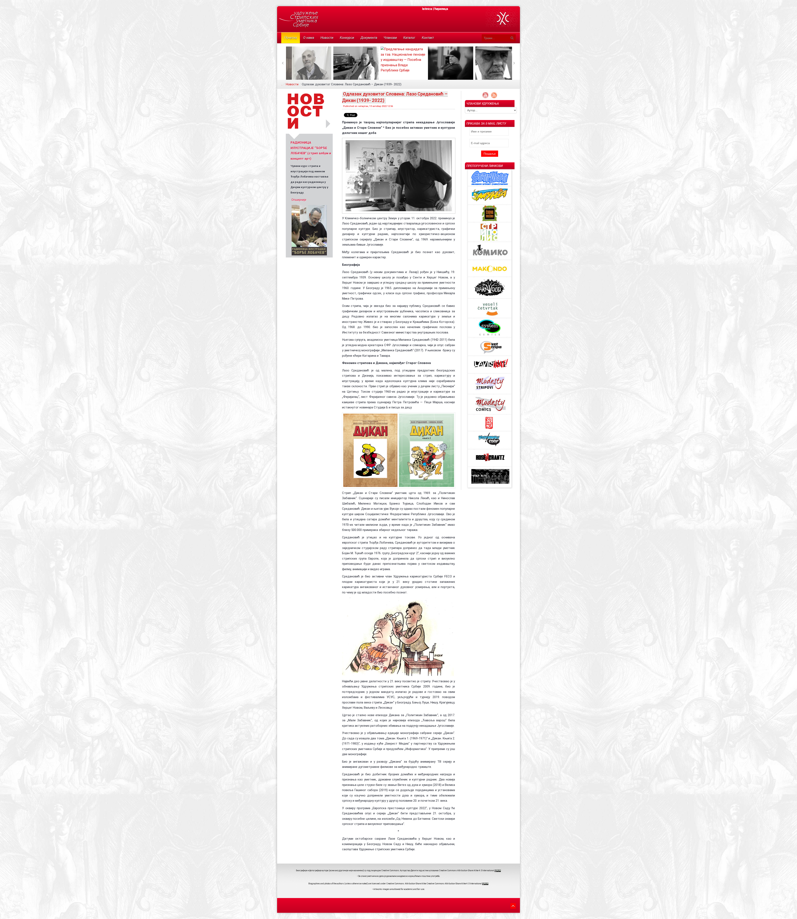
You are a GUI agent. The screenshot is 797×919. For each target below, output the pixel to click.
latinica (427, 9)
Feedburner (494, 95)
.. (281, 84)
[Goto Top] (513, 905)
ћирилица (441, 9)
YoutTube (485, 95)
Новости (292, 84)
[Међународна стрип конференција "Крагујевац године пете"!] (309, 230)
